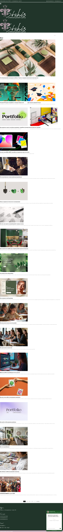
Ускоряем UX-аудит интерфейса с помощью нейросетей (12, 102)
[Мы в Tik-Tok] (8, 527)
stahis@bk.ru (2, 525)
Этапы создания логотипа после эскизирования (10, 201)
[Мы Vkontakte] (0, 527)
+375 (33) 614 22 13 (50, 1)
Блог (55, 35)
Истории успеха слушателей (6, 347)
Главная (55, 33)
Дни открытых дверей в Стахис (34, 102)
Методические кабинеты (58, 36)
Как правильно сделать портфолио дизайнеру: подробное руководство (15, 127)
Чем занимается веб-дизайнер (6, 298)
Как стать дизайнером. (5, 446)
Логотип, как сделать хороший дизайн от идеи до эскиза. (12, 223)
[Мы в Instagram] (2, 527)
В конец (38, 501)
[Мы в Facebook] (4, 527)
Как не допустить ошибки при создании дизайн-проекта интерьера (14, 248)
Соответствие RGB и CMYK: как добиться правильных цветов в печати (14, 152)
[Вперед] (35, 501)
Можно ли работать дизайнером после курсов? (10, 372)
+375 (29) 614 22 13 (58, 1)
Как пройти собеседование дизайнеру (8, 422)
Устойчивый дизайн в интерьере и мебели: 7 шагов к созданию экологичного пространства (19, 77)
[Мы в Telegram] (62, 1)
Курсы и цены (56, 34)
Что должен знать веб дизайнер (6, 273)
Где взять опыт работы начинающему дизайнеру (10, 397)
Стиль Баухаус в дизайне (35, 127)
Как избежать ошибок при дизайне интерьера (9, 471)
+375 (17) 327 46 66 (4, 516)
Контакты (55, 36)
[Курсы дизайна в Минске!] (22, 18)
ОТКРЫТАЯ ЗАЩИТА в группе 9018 (7, 493)
